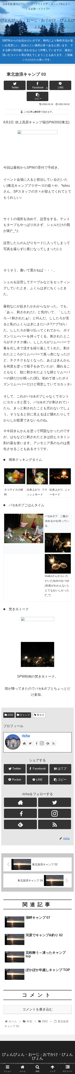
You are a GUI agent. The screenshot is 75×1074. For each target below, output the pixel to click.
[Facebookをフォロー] (36, 743)
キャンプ (24, 714)
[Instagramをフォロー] (41, 743)
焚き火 (40, 714)
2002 (10, 714)
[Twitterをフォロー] (30, 743)
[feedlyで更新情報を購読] (47, 743)
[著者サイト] (24, 743)
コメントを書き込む (37, 1009)
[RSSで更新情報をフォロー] (53, 743)
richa (26, 735)
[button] (67, 623)
